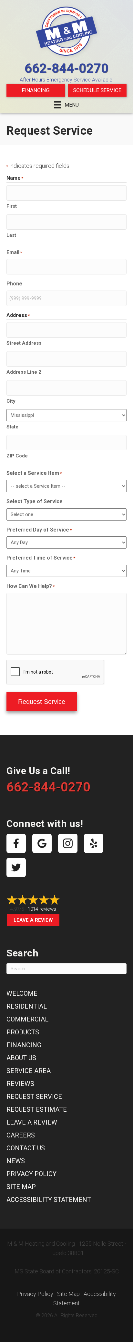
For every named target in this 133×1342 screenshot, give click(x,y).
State (12, 427)
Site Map (21, 1187)
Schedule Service (97, 90)
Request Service (41, 701)
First (11, 206)
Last (11, 235)
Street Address (23, 343)
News (15, 1161)
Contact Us (25, 1148)
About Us (21, 1058)
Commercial (27, 1019)
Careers (20, 1135)
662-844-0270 (66, 68)
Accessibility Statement (48, 1199)
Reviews (20, 1084)
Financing (36, 90)
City (10, 401)
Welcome (21, 993)
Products (22, 1032)
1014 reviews (42, 909)
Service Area (28, 1071)
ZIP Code (17, 456)
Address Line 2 (23, 372)
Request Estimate (36, 1109)
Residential (26, 1006)
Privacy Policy (31, 1174)
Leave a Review (33, 920)
